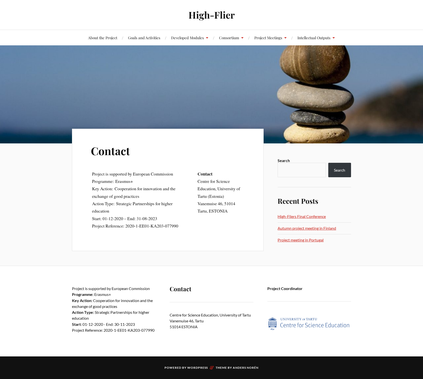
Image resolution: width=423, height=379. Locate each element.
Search (284, 160)
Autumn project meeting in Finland (307, 228)
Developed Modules (187, 37)
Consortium (229, 37)
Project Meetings (268, 37)
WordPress (197, 367)
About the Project (102, 37)
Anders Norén (245, 367)
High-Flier (211, 15)
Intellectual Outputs (313, 37)
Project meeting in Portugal (301, 240)
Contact (110, 150)
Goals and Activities (144, 37)
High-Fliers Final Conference (302, 216)
